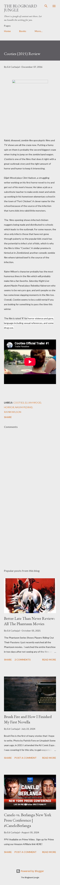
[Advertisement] (30, 537)
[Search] (46, 6)
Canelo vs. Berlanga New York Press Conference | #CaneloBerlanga (27, 820)
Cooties (18, 402)
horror (9, 407)
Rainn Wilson (12, 411)
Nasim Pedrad (23, 407)
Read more (49, 659)
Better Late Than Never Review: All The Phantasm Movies (29, 621)
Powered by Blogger (32, 871)
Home (7, 31)
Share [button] (8, 417)
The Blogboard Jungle (20, 8)
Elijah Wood (33, 402)
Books (22, 31)
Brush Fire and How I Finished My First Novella (28, 719)
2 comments (22, 659)
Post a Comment (25, 757)
